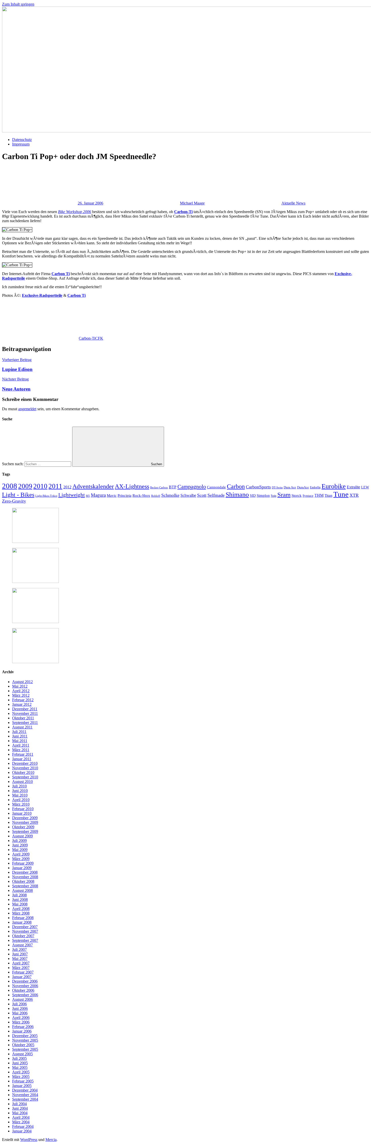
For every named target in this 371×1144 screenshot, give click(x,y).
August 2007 (22, 945)
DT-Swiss (277, 487)
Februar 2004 (23, 1126)
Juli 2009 (19, 840)
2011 (55, 486)
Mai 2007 (20, 958)
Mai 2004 (20, 1113)
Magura (98, 495)
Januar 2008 (22, 922)
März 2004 (21, 1122)
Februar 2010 (23, 809)
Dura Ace (290, 487)
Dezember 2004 (25, 1090)
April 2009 (21, 854)
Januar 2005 (22, 1085)
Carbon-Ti (183, 212)
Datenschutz (22, 139)
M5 (88, 495)
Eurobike (334, 486)
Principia (124, 495)
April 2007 (21, 963)
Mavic (112, 495)
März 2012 (21, 695)
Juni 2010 (20, 790)
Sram (283, 494)
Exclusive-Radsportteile (42, 295)
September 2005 (25, 1049)
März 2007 (21, 967)
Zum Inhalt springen (18, 4)
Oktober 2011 (23, 718)
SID (253, 495)
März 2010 (21, 804)
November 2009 (25, 822)
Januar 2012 (22, 704)
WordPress (28, 1139)
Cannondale (216, 487)
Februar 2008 (23, 918)
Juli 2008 (19, 895)
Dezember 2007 (25, 927)
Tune (341, 494)
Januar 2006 (22, 1031)
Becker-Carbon (159, 487)
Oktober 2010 (23, 772)
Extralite (353, 487)
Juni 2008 (20, 899)
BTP (172, 487)
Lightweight (71, 495)
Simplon (263, 495)
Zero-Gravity (14, 501)
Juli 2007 (19, 949)
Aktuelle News (293, 203)
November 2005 (25, 1040)
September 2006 (25, 995)
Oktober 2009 (23, 827)
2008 (9, 486)
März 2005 (21, 1076)
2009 (25, 486)
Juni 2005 (20, 1063)
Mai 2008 (20, 904)
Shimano (237, 494)
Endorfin (315, 487)
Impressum (21, 144)
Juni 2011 (20, 736)
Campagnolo (191, 486)
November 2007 (25, 931)
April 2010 (21, 800)
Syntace (308, 495)
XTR (354, 495)
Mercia (51, 1139)
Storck (297, 495)
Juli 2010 (19, 786)
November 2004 (25, 1095)
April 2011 (20, 745)
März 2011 (20, 750)
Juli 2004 (19, 1104)
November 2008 (25, 877)
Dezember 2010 (25, 763)
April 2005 (21, 1072)
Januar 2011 (21, 759)
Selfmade (216, 495)
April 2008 (21, 908)
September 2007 (25, 940)
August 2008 (22, 890)
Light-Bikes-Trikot (46, 495)
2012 (67, 487)
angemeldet (27, 409)
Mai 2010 (20, 795)
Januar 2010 (22, 813)
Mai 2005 (20, 1067)
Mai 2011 (19, 741)
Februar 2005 (23, 1081)
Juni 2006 (20, 1008)
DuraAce (303, 487)
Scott (201, 495)
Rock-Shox (141, 495)
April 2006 (21, 1017)
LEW (365, 487)
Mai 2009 (20, 849)
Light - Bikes (18, 494)
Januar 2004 (22, 1131)
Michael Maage (192, 203)
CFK (99, 338)
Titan (328, 495)
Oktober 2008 (23, 881)
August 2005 (22, 1054)
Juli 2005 (19, 1058)
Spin (273, 495)
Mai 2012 (20, 686)
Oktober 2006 (23, 990)
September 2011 (25, 722)
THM (319, 495)
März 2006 (21, 1022)
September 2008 (25, 886)
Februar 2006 (23, 1026)
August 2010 (22, 781)
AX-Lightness (132, 486)
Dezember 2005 (25, 1036)
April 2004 (21, 1117)
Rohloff (155, 495)
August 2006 (22, 999)
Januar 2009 (22, 868)
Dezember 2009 (25, 818)
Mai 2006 (20, 1013)
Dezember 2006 (25, 981)
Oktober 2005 (23, 1045)
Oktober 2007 (23, 936)
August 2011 (22, 727)
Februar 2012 (23, 700)
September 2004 (25, 1099)
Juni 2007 (20, 954)
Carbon (236, 486)
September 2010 (25, 777)
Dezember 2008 (25, 872)
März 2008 (21, 913)
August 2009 (22, 836)
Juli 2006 (19, 1004)
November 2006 (25, 986)
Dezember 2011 (24, 709)
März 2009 (21, 859)
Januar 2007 (22, 977)
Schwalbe (188, 495)
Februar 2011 (22, 754)
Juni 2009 (20, 845)
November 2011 (25, 713)
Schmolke (170, 495)
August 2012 (22, 682)
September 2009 (25, 831)
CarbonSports (258, 486)
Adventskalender (93, 486)
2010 (40, 486)
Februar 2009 (23, 863)
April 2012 (21, 691)
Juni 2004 (20, 1108)
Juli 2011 (19, 731)
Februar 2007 (23, 972)
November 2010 (25, 768)
